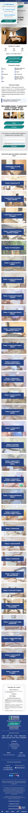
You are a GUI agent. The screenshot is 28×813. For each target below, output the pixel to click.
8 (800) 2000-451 (18, 0)
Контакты (18, 737)
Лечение (21, 752)
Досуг (11, 735)
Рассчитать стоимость (14, 61)
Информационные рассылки (14, 803)
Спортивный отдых (14, 743)
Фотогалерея (14, 748)
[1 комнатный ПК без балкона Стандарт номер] (6, 115)
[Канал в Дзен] (14, 776)
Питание (16, 735)
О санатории (14, 741)
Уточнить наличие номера (14, 58)
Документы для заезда (6, 737)
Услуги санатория (14, 747)
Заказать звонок (14, 723)
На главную (14, 127)
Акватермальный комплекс (14, 744)
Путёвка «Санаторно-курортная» (9, 754)
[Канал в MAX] (18, 776)
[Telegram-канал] (10, 776)
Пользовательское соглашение (14, 801)
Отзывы (13, 737)
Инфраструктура (22, 735)
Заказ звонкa (20, 6)
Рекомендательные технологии (14, 808)
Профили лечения (22, 754)
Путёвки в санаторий (21, 756)
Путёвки (8, 752)
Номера (14, 123)
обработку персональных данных (17, 143)
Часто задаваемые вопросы (14, 745)
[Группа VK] (12, 776)
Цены (8, 735)
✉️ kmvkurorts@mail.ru (8, 15)
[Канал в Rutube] (16, 776)
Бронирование (23, 737)
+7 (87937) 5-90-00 (10, 10)
